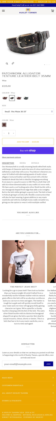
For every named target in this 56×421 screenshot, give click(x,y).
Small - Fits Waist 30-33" (15, 111)
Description (8, 163)
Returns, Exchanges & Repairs (38, 415)
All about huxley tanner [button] (15, 393)
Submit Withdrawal (12, 417)
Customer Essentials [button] (12, 385)
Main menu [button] (7, 378)
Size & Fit (30, 412)
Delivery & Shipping (12, 415)
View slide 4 (49, 64)
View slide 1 (44, 64)
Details (35, 163)
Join (48, 364)
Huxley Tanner (11, 412)
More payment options (11, 157)
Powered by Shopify (33, 417)
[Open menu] (6, 11)
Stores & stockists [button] (11, 400)
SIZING (23, 163)
